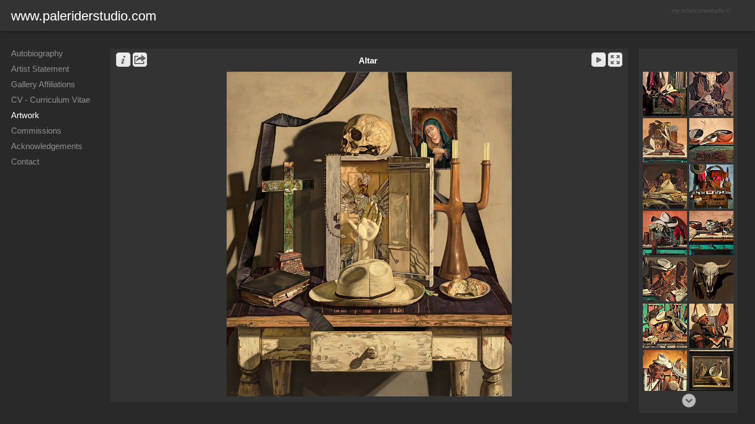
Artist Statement (40, 68)
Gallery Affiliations (43, 84)
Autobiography (37, 53)
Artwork (25, 115)
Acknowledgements (46, 146)
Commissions (36, 130)
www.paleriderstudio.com (83, 15)
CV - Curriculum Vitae (50, 99)
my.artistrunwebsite (698, 10)
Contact (25, 161)
